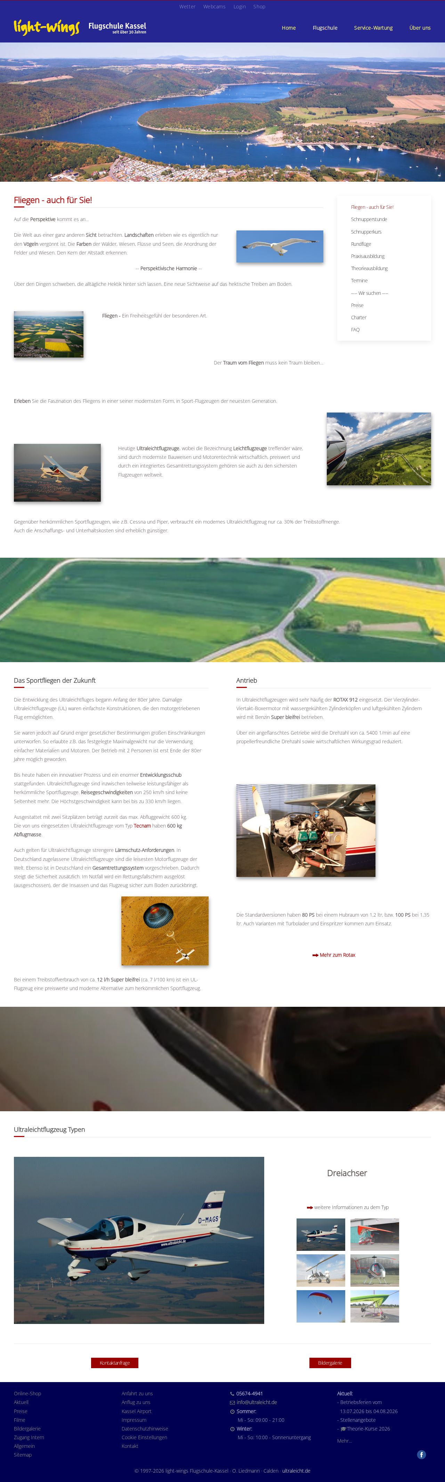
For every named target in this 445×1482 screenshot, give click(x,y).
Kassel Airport (137, 1411)
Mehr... (344, 1440)
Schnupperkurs (366, 231)
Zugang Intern (29, 1437)
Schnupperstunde (369, 219)
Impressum (134, 1420)
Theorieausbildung (369, 268)
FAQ (355, 329)
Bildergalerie (330, 1362)
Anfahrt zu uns (137, 1393)
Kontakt (130, 1446)
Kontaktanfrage (115, 1362)
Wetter (187, 6)
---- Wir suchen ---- (369, 293)
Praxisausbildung (367, 256)
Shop (259, 6)
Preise (357, 305)
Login (240, 6)
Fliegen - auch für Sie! (372, 207)
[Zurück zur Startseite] (80, 27)
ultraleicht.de (296, 1470)
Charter (358, 317)
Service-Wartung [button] (373, 27)
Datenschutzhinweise (145, 1428)
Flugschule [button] (325, 27)
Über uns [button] (420, 27)
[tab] (321, 1234)
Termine (359, 280)
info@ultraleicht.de (257, 1402)
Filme (19, 1420)
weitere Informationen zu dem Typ (351, 1207)
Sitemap (23, 1454)
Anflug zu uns (136, 1402)
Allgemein (24, 1446)
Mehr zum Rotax (337, 954)
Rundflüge (361, 244)
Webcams (214, 6)
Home (289, 27)
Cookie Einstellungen (144, 1437)
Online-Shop (27, 1393)
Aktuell (21, 1402)
